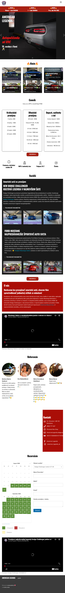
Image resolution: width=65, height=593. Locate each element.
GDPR (19, 578)
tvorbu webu (6, 587)
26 (12, 485)
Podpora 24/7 (40, 166)
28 (20, 485)
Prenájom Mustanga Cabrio (22, 250)
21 (4, 512)
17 (16, 507)
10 (16, 503)
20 (29, 507)
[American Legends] (4, 4)
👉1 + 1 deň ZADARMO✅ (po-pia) (10, 88)
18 (20, 507)
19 (24, 507)
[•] (32, 57)
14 (4, 507)
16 (12, 507)
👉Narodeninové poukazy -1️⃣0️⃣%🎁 (51, 74)
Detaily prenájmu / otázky (41, 499)
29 (25, 485)
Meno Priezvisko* (38, 472)
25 (20, 512)
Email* (35, 490)
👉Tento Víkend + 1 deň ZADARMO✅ (30, 76)
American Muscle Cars (47, 305)
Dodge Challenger (8, 199)
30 (29, 485)
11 (20, 503)
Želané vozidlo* (38, 463)
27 (16, 485)
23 (12, 512)
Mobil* (35, 481)
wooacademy (10, 585)
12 (24, 503)
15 (8, 507)
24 (16, 512)
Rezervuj (32, 154)
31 (4, 489)
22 (8, 512)
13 (29, 503)
